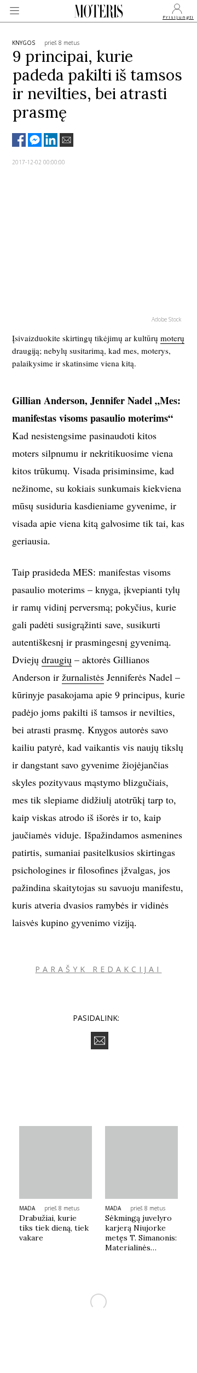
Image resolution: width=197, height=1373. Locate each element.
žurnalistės (83, 676)
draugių (57, 659)
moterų (172, 337)
